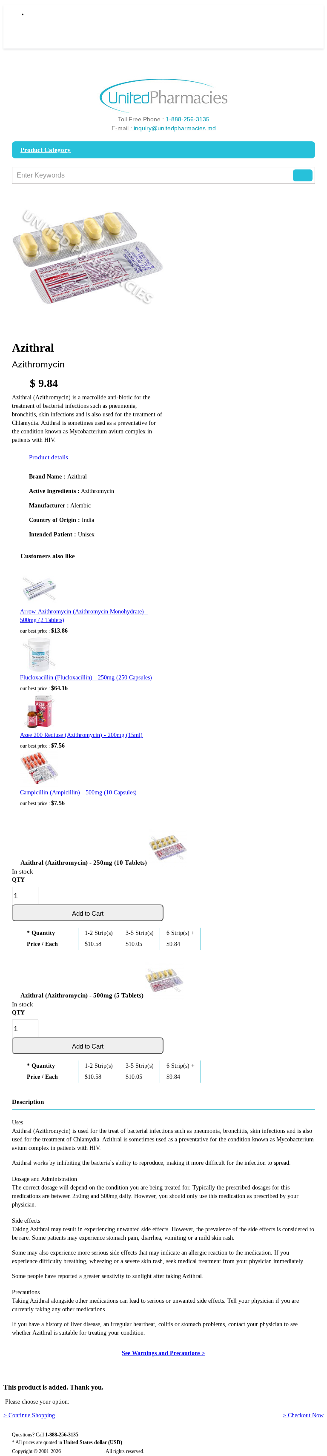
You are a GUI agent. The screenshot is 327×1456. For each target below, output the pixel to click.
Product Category (45, 149)
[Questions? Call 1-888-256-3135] (164, 96)
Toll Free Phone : (163, 119)
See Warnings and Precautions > (163, 1353)
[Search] (303, 175)
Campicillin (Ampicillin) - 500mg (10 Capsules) (78, 792)
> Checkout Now (303, 1415)
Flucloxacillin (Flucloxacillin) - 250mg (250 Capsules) (86, 677)
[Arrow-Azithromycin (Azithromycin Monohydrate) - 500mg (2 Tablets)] (39, 588)
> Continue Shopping (29, 1415)
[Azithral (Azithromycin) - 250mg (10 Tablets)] (168, 846)
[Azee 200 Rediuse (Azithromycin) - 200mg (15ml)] (39, 712)
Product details (48, 457)
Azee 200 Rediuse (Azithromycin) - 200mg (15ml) (81, 735)
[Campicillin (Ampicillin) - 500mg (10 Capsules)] (39, 769)
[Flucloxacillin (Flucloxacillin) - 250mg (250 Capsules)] (39, 654)
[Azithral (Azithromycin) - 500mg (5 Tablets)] (164, 979)
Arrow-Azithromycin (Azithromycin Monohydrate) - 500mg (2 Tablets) (84, 615)
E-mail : (164, 128)
